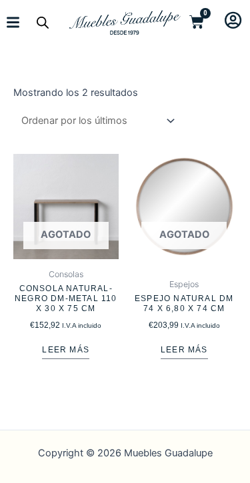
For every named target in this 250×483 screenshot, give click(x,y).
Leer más (65, 349)
